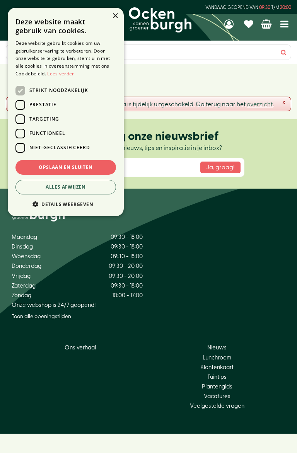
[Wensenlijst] (249, 24)
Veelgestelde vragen (217, 406)
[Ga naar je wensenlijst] (249, 24)
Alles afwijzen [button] (66, 187)
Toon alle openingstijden (41, 316)
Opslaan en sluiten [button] (65, 167)
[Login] (229, 24)
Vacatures (217, 396)
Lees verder (60, 73)
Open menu (284, 24)
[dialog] (66, 112)
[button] (65, 203)
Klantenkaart (217, 367)
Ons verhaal (80, 348)
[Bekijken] (267, 24)
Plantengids (217, 387)
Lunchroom (217, 358)
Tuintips (217, 377)
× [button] (115, 16)
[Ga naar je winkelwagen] (267, 24)
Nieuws (217, 348)
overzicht (260, 104)
